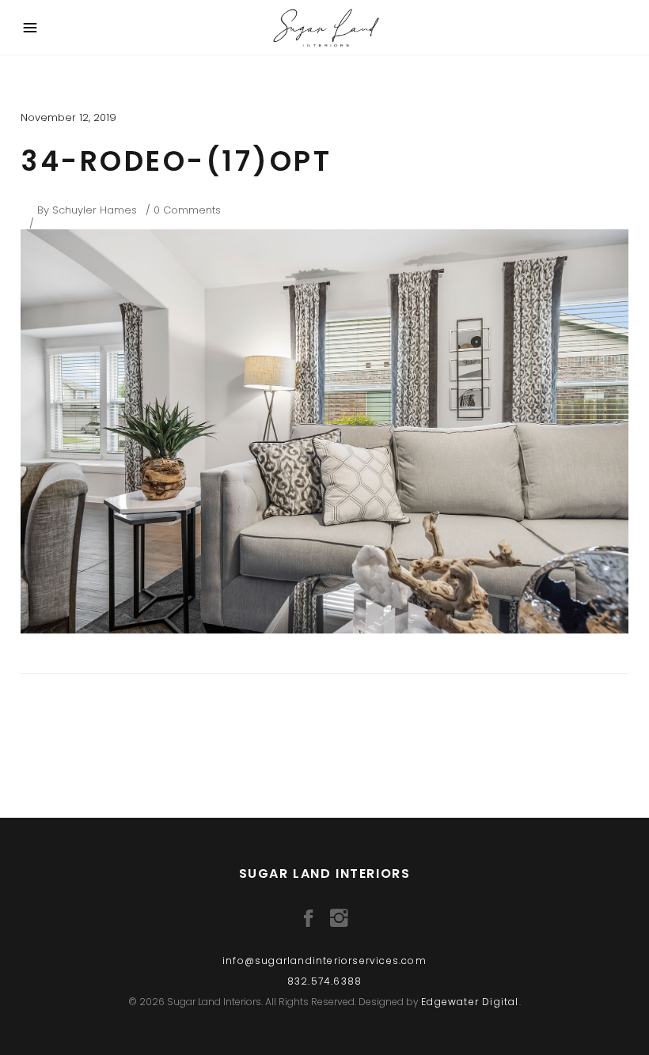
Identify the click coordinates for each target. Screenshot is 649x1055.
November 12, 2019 (68, 117)
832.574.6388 (324, 981)
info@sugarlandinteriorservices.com (324, 960)
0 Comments (187, 209)
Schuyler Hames (94, 209)
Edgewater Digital (469, 1001)
